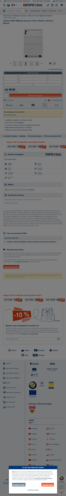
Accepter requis (18, 485)
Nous (13, 471)
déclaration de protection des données (43, 478)
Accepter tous (48, 485)
